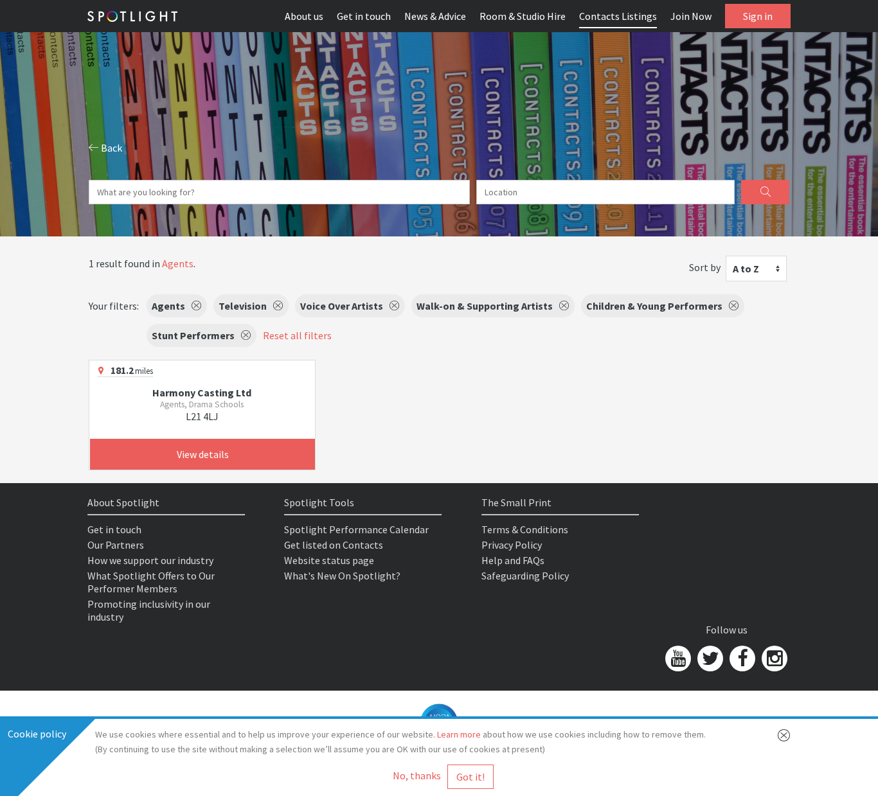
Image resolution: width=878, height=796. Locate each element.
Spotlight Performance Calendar (356, 529)
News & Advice (435, 16)
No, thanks (417, 775)
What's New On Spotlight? (342, 575)
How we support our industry (150, 560)
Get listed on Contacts (333, 544)
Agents (177, 263)
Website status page (329, 560)
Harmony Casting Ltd (201, 392)
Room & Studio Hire (522, 16)
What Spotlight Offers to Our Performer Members (151, 582)
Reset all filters (297, 335)
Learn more (459, 734)
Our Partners (115, 544)
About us (304, 16)
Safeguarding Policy (525, 575)
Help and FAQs (512, 560)
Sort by (705, 267)
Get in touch (364, 16)
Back (110, 147)
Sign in (758, 16)
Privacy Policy (511, 544)
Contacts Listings (618, 16)
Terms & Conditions (524, 529)
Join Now (691, 16)
